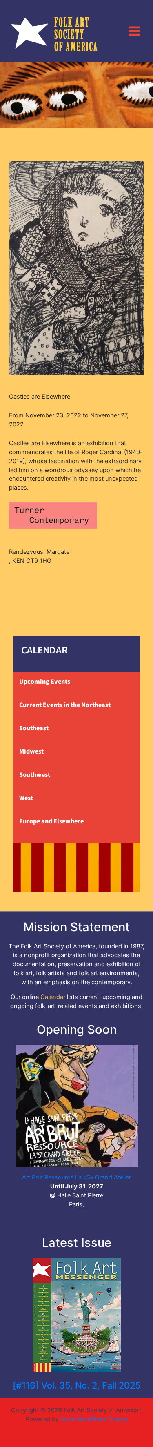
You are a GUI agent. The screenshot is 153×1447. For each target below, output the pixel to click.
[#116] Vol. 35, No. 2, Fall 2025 (77, 1385)
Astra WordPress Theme (94, 1419)
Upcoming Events (44, 681)
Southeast (34, 728)
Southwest (34, 774)
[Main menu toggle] (134, 30)
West (26, 798)
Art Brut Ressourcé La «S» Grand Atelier (76, 1177)
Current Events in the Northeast (65, 704)
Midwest (31, 751)
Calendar (52, 997)
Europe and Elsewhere (51, 821)
